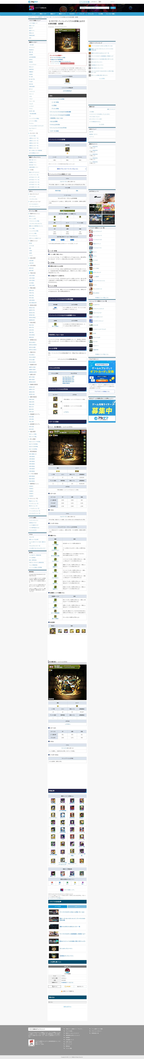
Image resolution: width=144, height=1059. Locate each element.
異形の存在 (31, 409)
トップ (33, 13)
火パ (52, 884)
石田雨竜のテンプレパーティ (97, 65)
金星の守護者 (32, 280)
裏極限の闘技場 (66, 383)
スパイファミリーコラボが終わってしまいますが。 (99, 114)
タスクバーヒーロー (97, 312)
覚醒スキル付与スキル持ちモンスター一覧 (100, 53)
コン (63, 854)
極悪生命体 (31, 337)
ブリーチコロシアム (66, 61)
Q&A (30, 37)
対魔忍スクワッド (97, 243)
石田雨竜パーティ (32, 162)
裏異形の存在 (32, 391)
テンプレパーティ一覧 (33, 174)
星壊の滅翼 (31, 416)
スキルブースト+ (55, 550)
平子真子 (82, 824)
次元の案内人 (32, 354)
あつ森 (94, 333)
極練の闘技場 (32, 478)
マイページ (91, 136)
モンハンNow (96, 268)
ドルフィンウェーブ (97, 235)
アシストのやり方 (32, 530)
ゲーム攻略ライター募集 (97, 1028)
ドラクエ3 (95, 341)
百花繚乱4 (31, 493)
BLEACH (72, 13)
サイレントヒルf (96, 337)
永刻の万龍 (31, 329)
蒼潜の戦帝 (31, 429)
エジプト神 (31, 245)
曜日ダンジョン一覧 (33, 505)
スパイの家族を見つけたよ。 (95, 121)
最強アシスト (62, 13)
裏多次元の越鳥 (32, 347)
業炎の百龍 (31, 325)
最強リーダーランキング (34, 172)
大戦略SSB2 (95, 349)
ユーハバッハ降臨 (32, 233)
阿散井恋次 (72, 817)
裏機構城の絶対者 (32, 372)
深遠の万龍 (31, 295)
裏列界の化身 (32, 394)
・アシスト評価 (54, 108)
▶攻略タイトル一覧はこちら (102, 297)
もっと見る (102, 78)
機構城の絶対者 (32, 381)
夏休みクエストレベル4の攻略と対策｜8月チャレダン (103, 59)
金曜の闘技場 (32, 466)
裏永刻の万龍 (32, 312)
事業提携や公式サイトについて (73, 1035)
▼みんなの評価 (54, 121)
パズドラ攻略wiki (40, 8)
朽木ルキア (62, 817)
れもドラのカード (72, 863)
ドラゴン (31, 255)
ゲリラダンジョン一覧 (33, 503)
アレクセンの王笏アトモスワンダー (63, 863)
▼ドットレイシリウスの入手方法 (58, 127)
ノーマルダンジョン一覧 (34, 508)
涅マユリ (72, 832)
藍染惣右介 (72, 803)
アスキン (72, 846)
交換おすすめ (54, 59)
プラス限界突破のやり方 (34, 527)
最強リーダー (43, 13)
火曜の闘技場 (32, 458)
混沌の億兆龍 (32, 334)
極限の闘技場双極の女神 (68, 378)
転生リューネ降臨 (32, 434)
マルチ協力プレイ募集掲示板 (35, 555)
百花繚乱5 (31, 496)
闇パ (83, 884)
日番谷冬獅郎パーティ (33, 167)
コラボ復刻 (91, 111)
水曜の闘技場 (32, 461)
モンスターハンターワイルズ (99, 329)
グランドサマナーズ (97, 289)
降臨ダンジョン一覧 (33, 501)
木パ (67, 884)
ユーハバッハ (63, 803)
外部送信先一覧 (95, 1033)
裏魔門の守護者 (32, 367)
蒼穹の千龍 (31, 327)
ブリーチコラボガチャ (33, 204)
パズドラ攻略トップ (33, 23)
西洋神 (30, 243)
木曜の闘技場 (32, 463)
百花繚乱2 (31, 488)
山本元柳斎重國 (62, 810)
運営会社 (68, 1046)
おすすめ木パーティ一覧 (34, 182)
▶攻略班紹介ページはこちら (67, 982)
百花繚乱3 (31, 491)
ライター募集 (69, 1048)
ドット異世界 (96, 276)
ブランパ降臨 (32, 228)
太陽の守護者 (32, 285)
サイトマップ (69, 1044)
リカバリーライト (64, 181)
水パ (60, 884)
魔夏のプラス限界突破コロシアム (36, 225)
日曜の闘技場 (32, 471)
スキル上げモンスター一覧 (34, 545)
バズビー (72, 839)
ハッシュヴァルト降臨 (56, 61)
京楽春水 (53, 824)
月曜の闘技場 (32, 456)
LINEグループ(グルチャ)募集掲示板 (36, 562)
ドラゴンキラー (55, 561)
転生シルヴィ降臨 (32, 436)
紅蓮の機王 (31, 260)
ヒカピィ (55, 381)
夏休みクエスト (32, 216)
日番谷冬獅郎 (63, 832)
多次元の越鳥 (32, 359)
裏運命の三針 (32, 389)
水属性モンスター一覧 (33, 140)
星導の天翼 (31, 426)
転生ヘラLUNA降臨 (33, 449)
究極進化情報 (32, 35)
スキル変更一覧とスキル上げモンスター (37, 548)
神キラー (55, 601)
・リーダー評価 (54, 102)
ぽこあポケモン (96, 304)
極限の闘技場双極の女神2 (68, 379)
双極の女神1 (31, 399)
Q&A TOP (91, 131)
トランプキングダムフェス (34, 206)
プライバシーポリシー (97, 1031)
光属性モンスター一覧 (33, 145)
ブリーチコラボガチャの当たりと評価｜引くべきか (102, 45)
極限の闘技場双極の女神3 (68, 381)
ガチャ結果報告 (32, 557)
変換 (77, 190)
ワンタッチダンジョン (33, 520)
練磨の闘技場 (32, 476)
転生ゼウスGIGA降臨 (33, 446)
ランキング (112, 109)
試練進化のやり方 (32, 522)
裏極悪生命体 (32, 319)
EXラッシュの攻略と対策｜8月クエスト (100, 75)
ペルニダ (53, 846)
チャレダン (91, 13)
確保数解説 (60, 59)
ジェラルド (62, 846)
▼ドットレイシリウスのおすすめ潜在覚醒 (60, 111)
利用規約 (68, 1037)
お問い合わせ (69, 1041)
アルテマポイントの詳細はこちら (102, 391)
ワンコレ (95, 284)
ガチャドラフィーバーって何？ (95, 119)
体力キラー (55, 583)
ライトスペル (65, 748)
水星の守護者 (32, 278)
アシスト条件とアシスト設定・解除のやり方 (37, 542)
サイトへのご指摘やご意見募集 (35, 567)
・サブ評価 (53, 105)
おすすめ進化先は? (67, 90)
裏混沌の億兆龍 (32, 317)
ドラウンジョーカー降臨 (34, 221)
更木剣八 (72, 810)
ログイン (113, 1)
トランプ (81, 13)
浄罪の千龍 (31, 292)
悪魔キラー (55, 566)
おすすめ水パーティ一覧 (34, 179)
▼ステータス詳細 (54, 131)
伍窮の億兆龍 (32, 300)
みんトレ (95, 251)
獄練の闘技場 (32, 481)
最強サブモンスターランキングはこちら (67, 168)
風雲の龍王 (31, 268)
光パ (75, 884)
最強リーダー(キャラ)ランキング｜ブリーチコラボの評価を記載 (102, 49)
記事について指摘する (68, 991)
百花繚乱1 (31, 486)
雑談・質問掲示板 (32, 560)
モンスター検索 (110, 13)
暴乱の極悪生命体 (32, 302)
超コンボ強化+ (55, 326)
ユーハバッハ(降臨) (81, 854)
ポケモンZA (95, 325)
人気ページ (77, 906)
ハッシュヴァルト (53, 817)
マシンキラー (55, 572)
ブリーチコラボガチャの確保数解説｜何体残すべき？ (103, 56)
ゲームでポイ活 (83, 1)
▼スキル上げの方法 (55, 124)
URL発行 (68, 986)
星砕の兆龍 (31, 297)
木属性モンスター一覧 (33, 143)
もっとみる (101, 124)
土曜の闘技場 (32, 468)
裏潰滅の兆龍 (32, 315)
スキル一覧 (31, 537)
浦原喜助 (82, 810)
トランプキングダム (33, 199)
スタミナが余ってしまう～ (94, 116)
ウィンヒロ (95, 260)
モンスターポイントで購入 (69, 376)
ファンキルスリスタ (97, 239)
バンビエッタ (82, 832)
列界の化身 (31, 411)
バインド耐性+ (55, 544)
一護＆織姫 (53, 803)
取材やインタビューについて (72, 1033)
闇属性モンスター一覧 (33, 148)
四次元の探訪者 (32, 357)
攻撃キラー (55, 607)
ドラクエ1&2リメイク (98, 316)
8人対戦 (101, 13)
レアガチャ (66, 412)
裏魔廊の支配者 (32, 369)
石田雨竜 (53, 810)
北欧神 (30, 253)
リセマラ (82, 876)
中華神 (30, 250)
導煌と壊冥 (31, 421)
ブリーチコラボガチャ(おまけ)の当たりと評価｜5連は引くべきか (103, 72)
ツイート (55, 986)
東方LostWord (96, 293)
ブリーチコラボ (32, 196)
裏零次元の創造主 (32, 349)
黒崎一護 (82, 803)
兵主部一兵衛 (82, 846)
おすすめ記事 (58, 906)
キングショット (96, 264)
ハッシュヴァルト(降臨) (72, 854)
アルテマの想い (69, 1031)
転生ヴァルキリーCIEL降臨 (34, 441)
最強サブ (52, 13)
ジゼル (62, 839)
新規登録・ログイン (93, 134)
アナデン (95, 256)
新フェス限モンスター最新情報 (35, 150)
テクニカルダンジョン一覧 (34, 513)
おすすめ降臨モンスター (34, 152)
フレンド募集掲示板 (33, 564)
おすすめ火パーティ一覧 (34, 177)
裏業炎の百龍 (32, 307)
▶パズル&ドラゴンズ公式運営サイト (56, 898)
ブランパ (82, 863)
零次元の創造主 (32, 362)
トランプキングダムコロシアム (35, 223)
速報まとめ (31, 32)
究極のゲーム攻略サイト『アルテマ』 (74, 1028)
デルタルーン (96, 345)
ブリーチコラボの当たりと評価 (58, 57)
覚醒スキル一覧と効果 (33, 539)
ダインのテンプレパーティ (97, 62)
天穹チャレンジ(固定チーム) (35, 238)
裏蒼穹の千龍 (32, 310)
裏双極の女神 (32, 387)
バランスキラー (55, 577)
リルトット (53, 839)
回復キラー (55, 589)
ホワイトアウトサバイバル (99, 280)
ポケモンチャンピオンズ (98, 308)
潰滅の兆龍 (31, 332)
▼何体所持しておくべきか (56, 118)
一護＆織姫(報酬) (53, 854)
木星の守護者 (32, 275)
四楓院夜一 (81, 817)
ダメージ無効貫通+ (55, 612)
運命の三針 (31, 406)
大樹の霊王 (31, 263)
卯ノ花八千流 (72, 824)
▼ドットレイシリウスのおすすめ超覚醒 (60, 115)
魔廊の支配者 (32, 379)
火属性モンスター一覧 (33, 138)
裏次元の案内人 (32, 342)
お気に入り (81, 986)
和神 (30, 248)
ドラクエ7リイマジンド (98, 321)
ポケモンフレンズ (97, 272)
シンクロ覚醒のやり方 (33, 525)
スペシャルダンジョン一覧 (34, 510)
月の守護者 (31, 282)
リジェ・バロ (82, 839)
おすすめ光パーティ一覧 (34, 184)
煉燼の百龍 (31, 290)
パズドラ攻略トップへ (69, 889)
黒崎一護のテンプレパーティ (97, 68)
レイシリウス (67, 83)
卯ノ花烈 (63, 824)
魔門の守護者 (32, 377)
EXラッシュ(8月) (32, 218)
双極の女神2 (31, 401)
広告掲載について (70, 1039)
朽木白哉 (53, 832)
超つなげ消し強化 (55, 555)
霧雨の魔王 (31, 270)
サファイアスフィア (97, 231)
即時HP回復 (58, 190)
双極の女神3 (31, 404)
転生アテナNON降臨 (33, 444)
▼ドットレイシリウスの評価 (57, 99)
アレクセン (53, 863)
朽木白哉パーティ (32, 164)
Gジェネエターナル (97, 247)
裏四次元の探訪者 (32, 344)
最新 (108, 109)
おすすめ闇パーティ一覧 (34, 187)
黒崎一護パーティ (32, 159)
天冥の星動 (31, 419)
